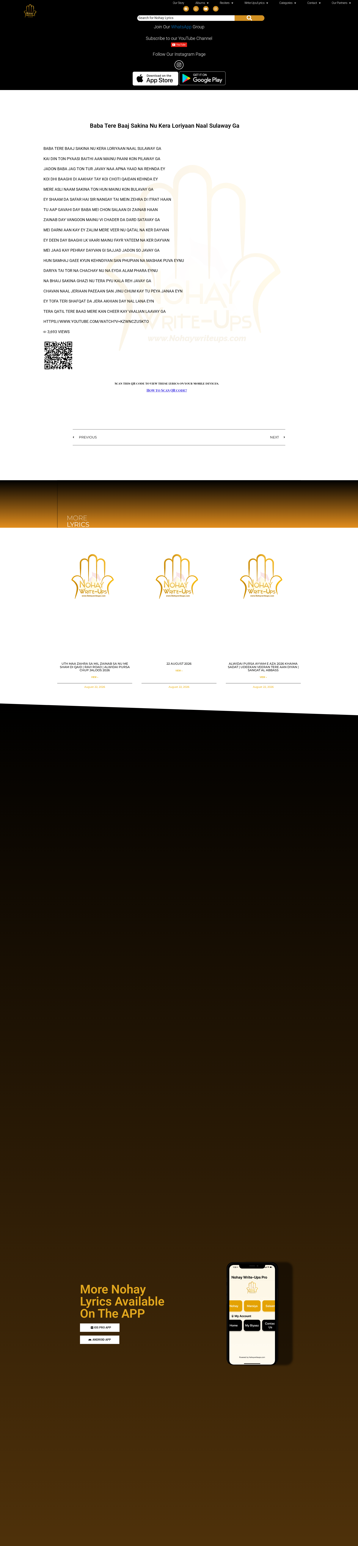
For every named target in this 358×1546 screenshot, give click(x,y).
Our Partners (339, 3)
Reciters (225, 3)
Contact (312, 3)
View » (94, 677)
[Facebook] (186, 9)
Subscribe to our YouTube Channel (179, 38)
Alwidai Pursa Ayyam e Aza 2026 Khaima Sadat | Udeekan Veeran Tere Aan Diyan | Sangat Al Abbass (263, 667)
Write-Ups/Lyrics (254, 3)
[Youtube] (206, 9)
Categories (286, 3)
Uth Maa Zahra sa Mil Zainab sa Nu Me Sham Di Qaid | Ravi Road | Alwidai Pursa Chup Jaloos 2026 (95, 667)
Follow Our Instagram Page (179, 54)
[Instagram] (216, 9)
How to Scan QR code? (167, 390)
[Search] (249, 18)
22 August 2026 (179, 663)
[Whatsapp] (196, 9)
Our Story (178, 3)
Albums (200, 3)
